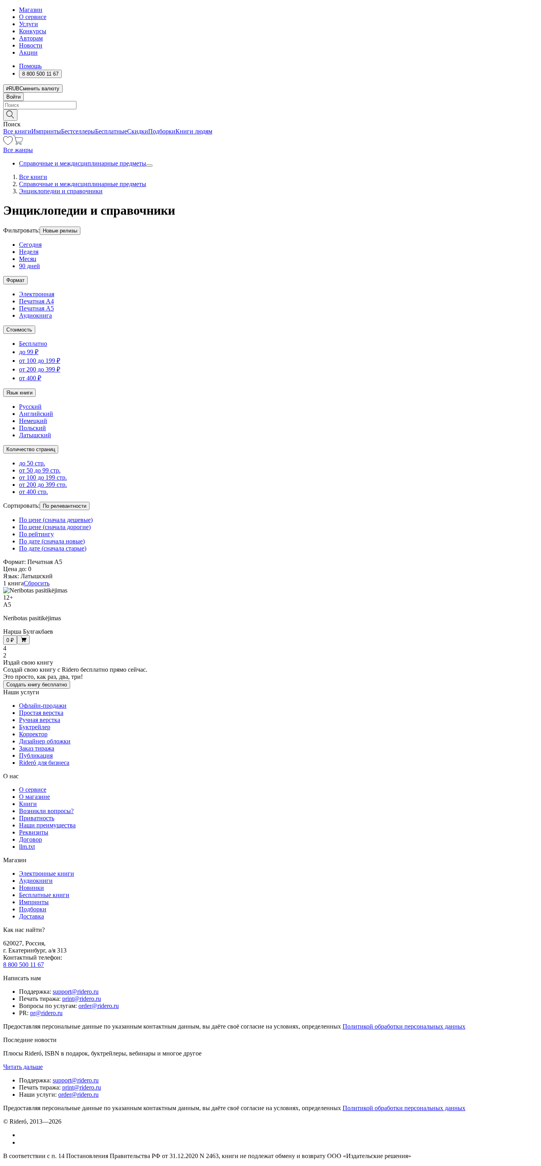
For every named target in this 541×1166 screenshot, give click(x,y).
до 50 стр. (32, 463)
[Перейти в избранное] (8, 142)
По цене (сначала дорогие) (55, 527)
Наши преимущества (47, 825)
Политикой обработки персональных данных (404, 1026)
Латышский (35, 435)
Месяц (27, 258)
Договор (30, 839)
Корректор (33, 734)
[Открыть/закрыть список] (149, 165)
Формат (15, 280)
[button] (270, 114)
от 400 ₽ (30, 378)
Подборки (161, 131)
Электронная (36, 294)
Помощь (30, 66)
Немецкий (33, 420)
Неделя (28, 251)
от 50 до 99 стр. (40, 470)
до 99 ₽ (28, 352)
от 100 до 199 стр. (43, 477)
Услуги (28, 24)
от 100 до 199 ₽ (39, 360)
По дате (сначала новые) (52, 541)
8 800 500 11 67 (23, 964)
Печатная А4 (36, 301)
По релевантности (64, 506)
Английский (36, 413)
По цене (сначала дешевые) (56, 519)
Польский (32, 428)
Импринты (46, 131)
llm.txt (27, 846)
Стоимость (19, 330)
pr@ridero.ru (46, 1013)
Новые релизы (60, 231)
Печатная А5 (36, 308)
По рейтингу (36, 534)
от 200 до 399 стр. (43, 484)
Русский (30, 406)
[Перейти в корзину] (18, 142)
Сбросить (37, 583)
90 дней (29, 266)
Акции (28, 52)
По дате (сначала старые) (52, 548)
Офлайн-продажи (43, 705)
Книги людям (193, 131)
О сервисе (32, 16)
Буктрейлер (34, 727)
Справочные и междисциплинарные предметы (82, 163)
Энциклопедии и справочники (61, 191)
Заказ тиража (36, 748)
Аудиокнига (35, 315)
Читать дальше (23, 1066)
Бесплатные (111, 131)
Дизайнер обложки (44, 741)
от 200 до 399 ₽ (39, 369)
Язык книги (19, 393)
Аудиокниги (36, 880)
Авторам (31, 38)
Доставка (31, 916)
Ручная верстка (39, 719)
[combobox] (270, 105)
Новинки (31, 887)
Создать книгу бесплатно (36, 685)
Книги (28, 803)
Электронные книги (46, 873)
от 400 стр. (33, 491)
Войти (13, 97)
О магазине (34, 796)
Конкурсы (32, 31)
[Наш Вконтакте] (23, 1135)
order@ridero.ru (98, 1005)
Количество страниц (30, 449)
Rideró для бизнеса (44, 762)
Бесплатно (33, 343)
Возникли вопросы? (46, 811)
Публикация (36, 755)
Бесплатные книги (44, 895)
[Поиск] (10, 115)
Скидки (137, 131)
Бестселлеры (78, 131)
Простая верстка (41, 712)
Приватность (36, 818)
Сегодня (30, 244)
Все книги (17, 131)
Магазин (30, 9)
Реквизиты (33, 832)
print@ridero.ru (81, 998)
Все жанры (18, 150)
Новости (30, 45)
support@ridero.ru (76, 991)
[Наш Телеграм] (22, 1142)
